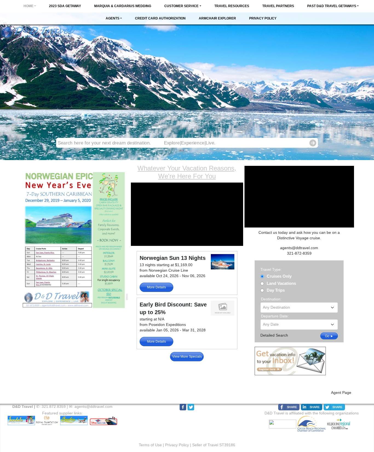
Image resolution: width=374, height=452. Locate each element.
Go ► (329, 336)
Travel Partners (278, 6)
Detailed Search (274, 335)
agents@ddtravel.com (93, 406)
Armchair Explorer (217, 18)
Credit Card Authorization (160, 18)
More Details (156, 287)
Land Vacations (281, 283)
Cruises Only (279, 276)
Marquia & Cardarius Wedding (122, 6)
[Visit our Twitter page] (191, 407)
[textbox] (299, 307)
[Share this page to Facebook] (289, 407)
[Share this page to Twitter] (334, 407)
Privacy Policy (263, 18)
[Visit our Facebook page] (183, 407)
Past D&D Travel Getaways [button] (331, 6)
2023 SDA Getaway (65, 6)
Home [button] (28, 6)
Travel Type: (271, 269)
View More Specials (187, 357)
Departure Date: (275, 316)
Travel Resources (231, 6)
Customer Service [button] (181, 6)
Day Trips (276, 290)
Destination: (271, 299)
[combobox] (299, 307)
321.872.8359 (54, 406)
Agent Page (341, 392)
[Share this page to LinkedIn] (311, 407)
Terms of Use (150, 445)
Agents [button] (112, 18)
